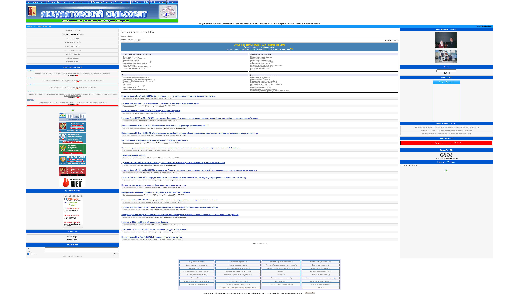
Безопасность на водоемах (133, 86)
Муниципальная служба (259, 79)
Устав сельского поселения (133, 68)
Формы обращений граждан (260, 66)
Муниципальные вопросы (260, 87)
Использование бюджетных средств (136, 62)
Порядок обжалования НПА (260, 62)
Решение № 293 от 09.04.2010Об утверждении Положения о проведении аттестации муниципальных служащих (169, 200)
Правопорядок (128, 87)
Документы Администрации (133, 58)
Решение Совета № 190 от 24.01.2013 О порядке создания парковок (72, 87)
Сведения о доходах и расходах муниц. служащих (269, 91)
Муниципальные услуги (259, 78)
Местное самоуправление (260, 57)
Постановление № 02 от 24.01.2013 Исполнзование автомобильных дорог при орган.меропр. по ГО (73, 102)
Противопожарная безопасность (135, 78)
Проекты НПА (128, 65)
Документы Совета (130, 57)
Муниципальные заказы (259, 86)
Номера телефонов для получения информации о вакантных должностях (153, 185)
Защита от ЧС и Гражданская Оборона (137, 81)
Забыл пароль (68, 256)
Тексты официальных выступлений (136, 66)
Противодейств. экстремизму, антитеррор (138, 79)
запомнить (33, 254)
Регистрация (37, 26)
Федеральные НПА (130, 60)
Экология (126, 82)
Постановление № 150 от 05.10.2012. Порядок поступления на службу (151, 237)
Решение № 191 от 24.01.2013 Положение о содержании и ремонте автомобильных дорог (73, 80)
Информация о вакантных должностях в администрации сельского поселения (155, 192)
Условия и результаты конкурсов (262, 89)
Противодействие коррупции (134, 63)
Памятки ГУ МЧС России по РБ (134, 89)
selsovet (161, 98)
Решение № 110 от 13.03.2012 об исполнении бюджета (144, 222)
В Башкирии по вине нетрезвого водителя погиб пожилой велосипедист (446, 133)
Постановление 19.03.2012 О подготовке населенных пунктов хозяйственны (154, 140)
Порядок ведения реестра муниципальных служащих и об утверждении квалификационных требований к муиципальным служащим (179, 215)
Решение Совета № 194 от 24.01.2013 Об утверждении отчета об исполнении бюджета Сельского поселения (72, 73)
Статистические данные (259, 68)
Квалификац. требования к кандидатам (265, 84)
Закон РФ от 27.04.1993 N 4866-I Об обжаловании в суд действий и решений (154, 230)
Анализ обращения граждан (133, 155)
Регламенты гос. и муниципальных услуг (265, 65)
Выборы (126, 84)
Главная (29, 26)
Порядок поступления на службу (262, 81)
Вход (45, 26)
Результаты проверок (258, 58)
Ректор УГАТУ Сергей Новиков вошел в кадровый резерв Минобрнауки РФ (446, 130)
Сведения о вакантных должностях (263, 82)
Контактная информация (259, 60)
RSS (49, 26)
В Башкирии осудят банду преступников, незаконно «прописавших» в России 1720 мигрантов (446, 127)
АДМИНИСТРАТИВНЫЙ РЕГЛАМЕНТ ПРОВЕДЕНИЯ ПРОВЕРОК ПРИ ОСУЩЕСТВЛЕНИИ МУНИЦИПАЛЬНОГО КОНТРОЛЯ (173, 163)
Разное (252, 70)
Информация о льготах (259, 63)
